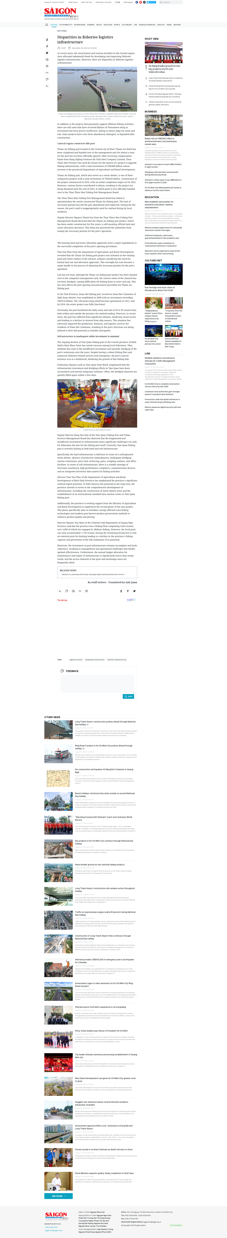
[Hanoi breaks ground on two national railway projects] (58, 872)
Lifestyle (160, 25)
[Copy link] (47, 72)
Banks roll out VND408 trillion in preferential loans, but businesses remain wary (161, 141)
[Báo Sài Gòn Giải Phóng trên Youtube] (140, 2)
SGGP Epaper (128, 2)
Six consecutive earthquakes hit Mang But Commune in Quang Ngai (104, 770)
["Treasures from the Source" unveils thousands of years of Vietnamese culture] (174, 303)
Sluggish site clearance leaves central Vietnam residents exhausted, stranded (101, 1103)
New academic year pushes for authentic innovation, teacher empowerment (159, 204)
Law (135, 25)
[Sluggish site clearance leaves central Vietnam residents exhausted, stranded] (58, 1110)
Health (99, 25)
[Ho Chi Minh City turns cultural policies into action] (154, 331)
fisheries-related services (116, 660)
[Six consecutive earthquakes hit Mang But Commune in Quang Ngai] (58, 777)
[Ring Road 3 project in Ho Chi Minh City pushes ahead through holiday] (58, 753)
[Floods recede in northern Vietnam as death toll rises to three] (58, 1157)
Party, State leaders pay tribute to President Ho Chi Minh (101, 1031)
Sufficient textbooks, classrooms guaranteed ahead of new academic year (162, 236)
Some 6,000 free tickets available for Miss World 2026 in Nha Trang (173, 343)
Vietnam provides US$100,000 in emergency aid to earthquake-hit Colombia (105, 961)
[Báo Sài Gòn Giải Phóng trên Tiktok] (144, 2)
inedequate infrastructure (95, 660)
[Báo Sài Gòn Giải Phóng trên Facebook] (136, 2)
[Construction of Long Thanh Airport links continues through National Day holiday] (58, 943)
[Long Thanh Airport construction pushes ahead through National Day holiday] (58, 729)
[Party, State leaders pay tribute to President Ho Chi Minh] (58, 1038)
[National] (47, 86)
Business (90, 25)
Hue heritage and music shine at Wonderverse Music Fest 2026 (160, 289)
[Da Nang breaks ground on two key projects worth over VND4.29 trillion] (164, 52)
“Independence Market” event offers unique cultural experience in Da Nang (153, 316)
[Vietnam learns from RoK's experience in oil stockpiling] (58, 1015)
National (54, 25)
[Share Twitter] (47, 53)
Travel (169, 25)
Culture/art (127, 25)
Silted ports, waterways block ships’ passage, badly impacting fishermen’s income (93, 574)
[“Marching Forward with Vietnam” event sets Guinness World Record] (58, 825)
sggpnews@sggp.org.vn (54, 1230)
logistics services (76, 660)
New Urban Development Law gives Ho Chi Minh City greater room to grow (105, 1079)
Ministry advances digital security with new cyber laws (163, 408)
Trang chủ (46, 24)
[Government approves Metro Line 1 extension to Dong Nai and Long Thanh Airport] (58, 1133)
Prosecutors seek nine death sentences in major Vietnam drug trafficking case (162, 400)
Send (130, 696)
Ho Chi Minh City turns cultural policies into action (153, 341)
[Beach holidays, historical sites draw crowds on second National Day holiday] (58, 801)
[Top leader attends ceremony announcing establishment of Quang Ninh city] (58, 1062)
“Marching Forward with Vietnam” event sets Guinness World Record (103, 818)
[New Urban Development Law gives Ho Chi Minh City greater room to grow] (58, 1086)
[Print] (47, 66)
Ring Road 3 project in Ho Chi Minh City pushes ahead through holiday (103, 747)
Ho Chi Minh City (66, 25)
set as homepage (176, 1225)
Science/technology (147, 25)
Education (108, 25)
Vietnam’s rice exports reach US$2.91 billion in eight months (163, 165)
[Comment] (47, 79)
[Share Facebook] (47, 46)
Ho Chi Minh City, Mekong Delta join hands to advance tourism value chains (163, 189)
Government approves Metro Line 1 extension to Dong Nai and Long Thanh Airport (104, 1127)
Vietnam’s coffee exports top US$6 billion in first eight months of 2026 (163, 181)
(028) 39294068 (51, 1227)
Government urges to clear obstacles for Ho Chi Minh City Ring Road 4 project (104, 984)
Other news (52, 717)
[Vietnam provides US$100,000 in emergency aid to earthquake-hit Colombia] (58, 967)
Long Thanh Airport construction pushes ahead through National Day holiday (105, 723)
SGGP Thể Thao (86, 2)
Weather (177, 25)
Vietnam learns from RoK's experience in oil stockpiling (100, 1007)
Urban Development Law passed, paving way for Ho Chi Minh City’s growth (164, 87)
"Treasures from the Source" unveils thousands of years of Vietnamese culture (173, 316)
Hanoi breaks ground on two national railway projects (100, 864)
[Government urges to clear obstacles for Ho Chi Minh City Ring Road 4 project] (58, 991)
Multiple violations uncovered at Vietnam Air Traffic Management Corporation (160, 361)
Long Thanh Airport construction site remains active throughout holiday (105, 889)
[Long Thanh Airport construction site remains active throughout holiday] (58, 896)
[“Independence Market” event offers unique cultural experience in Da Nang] (154, 303)
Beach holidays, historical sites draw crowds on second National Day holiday (105, 794)
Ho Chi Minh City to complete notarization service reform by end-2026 (162, 385)
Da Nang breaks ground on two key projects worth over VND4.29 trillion (164, 68)
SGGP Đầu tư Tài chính (103, 2)
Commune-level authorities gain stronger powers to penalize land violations (162, 392)
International (79, 25)
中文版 (117, 2)
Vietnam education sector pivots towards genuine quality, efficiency (165, 103)
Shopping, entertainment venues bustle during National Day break (161, 173)
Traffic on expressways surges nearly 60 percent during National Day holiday (105, 913)
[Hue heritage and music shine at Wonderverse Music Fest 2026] (164, 274)
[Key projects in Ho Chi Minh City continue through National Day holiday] (58, 848)
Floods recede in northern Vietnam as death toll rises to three (104, 1149)
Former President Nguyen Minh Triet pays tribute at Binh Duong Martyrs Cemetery (165, 95)
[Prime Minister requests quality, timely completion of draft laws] (58, 1181)
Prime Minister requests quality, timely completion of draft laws (104, 1173)
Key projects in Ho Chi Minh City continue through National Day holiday (104, 842)
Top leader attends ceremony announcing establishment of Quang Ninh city (106, 1056)
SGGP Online (73, 2)
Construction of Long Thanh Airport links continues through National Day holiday (103, 937)
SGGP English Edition (61, 13)
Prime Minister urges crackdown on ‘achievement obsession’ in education (161, 244)
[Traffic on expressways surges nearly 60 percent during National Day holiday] (58, 920)
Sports (117, 25)
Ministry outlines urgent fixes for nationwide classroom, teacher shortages (163, 229)
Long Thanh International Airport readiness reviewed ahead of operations (166, 79)
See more (57, 1196)
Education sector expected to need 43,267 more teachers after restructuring (162, 252)
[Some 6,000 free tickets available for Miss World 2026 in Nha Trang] (174, 331)
